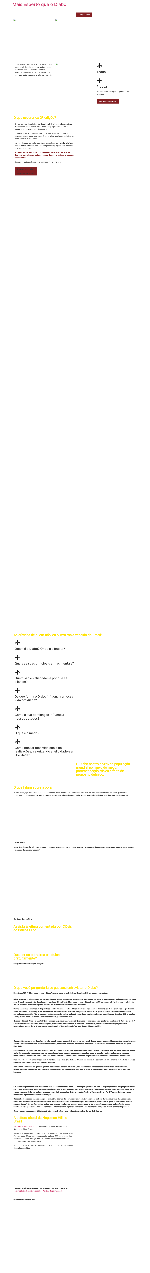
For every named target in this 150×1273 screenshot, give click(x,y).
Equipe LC (39, 1199)
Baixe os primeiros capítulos (88, 11)
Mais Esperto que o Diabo (39, 4)
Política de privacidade (53, 1191)
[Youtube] (28, 1181)
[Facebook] (22, 1181)
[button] (26, 169)
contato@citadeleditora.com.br (27, 1191)
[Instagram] (16, 1181)
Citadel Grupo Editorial (24, 1126)
